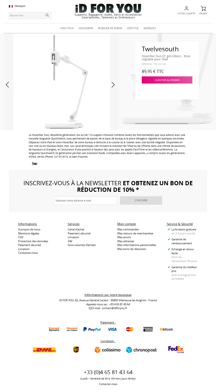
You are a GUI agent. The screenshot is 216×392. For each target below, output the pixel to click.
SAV (70, 241)
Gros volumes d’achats (82, 245)
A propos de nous (29, 229)
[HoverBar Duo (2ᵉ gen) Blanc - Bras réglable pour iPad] (61, 81)
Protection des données (33, 241)
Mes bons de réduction (131, 249)
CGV (20, 237)
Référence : (147, 64)
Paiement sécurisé (29, 245)
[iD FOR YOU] (108, 8)
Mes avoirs (124, 237)
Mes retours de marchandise (135, 233)
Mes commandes (128, 229)
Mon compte (126, 224)
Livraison (24, 249)
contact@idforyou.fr (114, 308)
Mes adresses (125, 241)
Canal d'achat (76, 229)
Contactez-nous (28, 253)
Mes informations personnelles (136, 245)
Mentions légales (28, 233)
